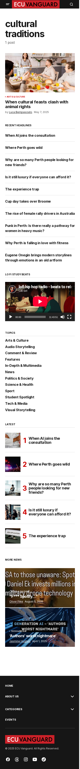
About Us (12, 696)
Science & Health (19, 385)
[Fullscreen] (69, 317)
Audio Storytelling (20, 347)
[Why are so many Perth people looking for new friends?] (12, 488)
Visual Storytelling (20, 410)
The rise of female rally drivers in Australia (40, 213)
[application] (40, 301)
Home (9, 685)
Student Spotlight (19, 397)
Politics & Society (19, 378)
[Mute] (62, 317)
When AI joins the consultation (30, 135)
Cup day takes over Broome (28, 201)
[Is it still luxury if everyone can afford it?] (12, 512)
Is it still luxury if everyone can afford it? (38, 177)
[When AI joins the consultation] (12, 440)
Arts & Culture (16, 97)
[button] (7, 4)
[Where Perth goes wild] (12, 464)
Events (10, 719)
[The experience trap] (12, 536)
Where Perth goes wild (23, 147)
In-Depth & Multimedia (23, 366)
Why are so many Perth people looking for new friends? (50, 488)
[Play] (11, 317)
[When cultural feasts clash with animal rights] (40, 72)
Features (12, 359)
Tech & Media (16, 404)
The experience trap (22, 189)
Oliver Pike (16, 601)
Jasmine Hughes (20, 641)
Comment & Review (21, 353)
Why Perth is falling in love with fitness (36, 243)
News (10, 372)
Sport (9, 391)
